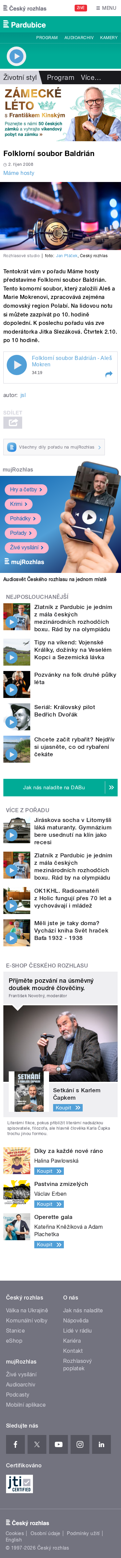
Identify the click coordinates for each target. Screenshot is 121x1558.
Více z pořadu (27, 810)
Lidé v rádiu (77, 1330)
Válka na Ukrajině (27, 1310)
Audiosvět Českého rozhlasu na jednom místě (55, 579)
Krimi (16, 504)
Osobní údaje (46, 1533)
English (14, 1539)
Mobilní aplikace (26, 1405)
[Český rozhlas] (24, 8)
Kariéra (72, 1341)
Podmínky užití (83, 1533)
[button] (108, 374)
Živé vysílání (24, 547)
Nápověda (76, 1320)
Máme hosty (19, 173)
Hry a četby (23, 489)
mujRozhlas (18, 469)
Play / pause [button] (17, 365)
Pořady (18, 533)
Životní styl (20, 77)
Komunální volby (26, 1320)
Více (91, 77)
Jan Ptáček (67, 255)
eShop (14, 1341)
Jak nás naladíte (83, 1310)
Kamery (109, 37)
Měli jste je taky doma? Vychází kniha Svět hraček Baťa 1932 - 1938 (71, 930)
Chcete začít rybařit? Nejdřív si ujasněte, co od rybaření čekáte (74, 747)
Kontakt (73, 1351)
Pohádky (20, 518)
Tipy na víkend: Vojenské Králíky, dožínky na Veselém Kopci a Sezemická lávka (73, 650)
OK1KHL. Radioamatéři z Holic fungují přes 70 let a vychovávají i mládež (73, 898)
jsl (23, 395)
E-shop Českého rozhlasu (47, 966)
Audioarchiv (79, 37)
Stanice (15, 1330)
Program (46, 37)
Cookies (15, 1533)
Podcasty (18, 1395)
